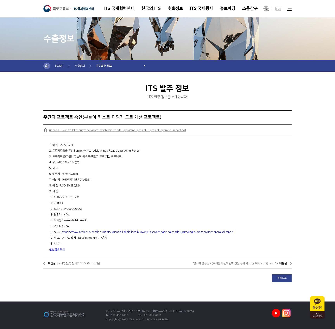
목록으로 (282, 278)
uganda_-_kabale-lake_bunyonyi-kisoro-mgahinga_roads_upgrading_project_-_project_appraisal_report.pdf (117, 130)
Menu (289, 8)
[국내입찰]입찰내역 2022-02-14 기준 (78, 263)
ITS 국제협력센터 (68, 8)
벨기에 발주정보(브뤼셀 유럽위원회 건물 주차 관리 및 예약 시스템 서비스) (235, 263)
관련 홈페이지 (57, 249)
